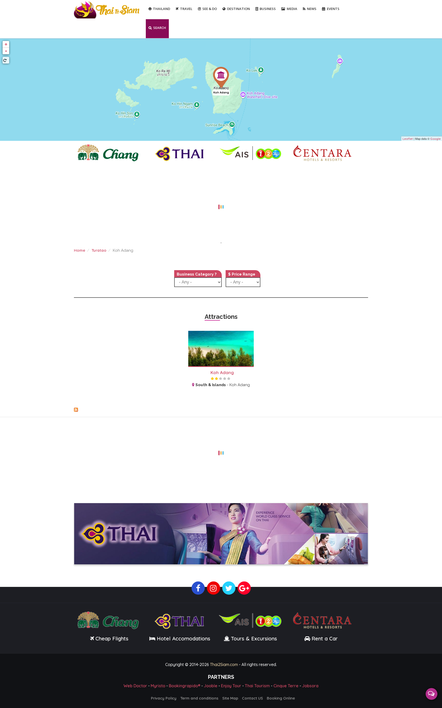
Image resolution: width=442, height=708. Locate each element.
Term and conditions (199, 698)
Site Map (230, 698)
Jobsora (310, 685)
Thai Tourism (257, 685)
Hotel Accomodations (182, 638)
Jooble (210, 685)
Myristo (158, 685)
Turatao (99, 250)
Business (268, 8)
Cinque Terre (286, 685)
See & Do (209, 8)
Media (292, 8)
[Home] (107, 9)
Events (333, 8)
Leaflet (408, 139)
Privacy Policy (163, 698)
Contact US (252, 698)
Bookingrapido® (184, 685)
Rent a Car (325, 638)
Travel (186, 8)
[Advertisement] (221, 204)
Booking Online (281, 698)
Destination (238, 8)
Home (79, 250)
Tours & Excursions (254, 638)
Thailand (161, 8)
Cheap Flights (111, 638)
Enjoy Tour (231, 685)
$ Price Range (241, 274)
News (311, 8)
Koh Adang (221, 92)
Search (159, 27)
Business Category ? (197, 274)
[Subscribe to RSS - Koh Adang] (221, 410)
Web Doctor (135, 685)
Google (435, 139)
